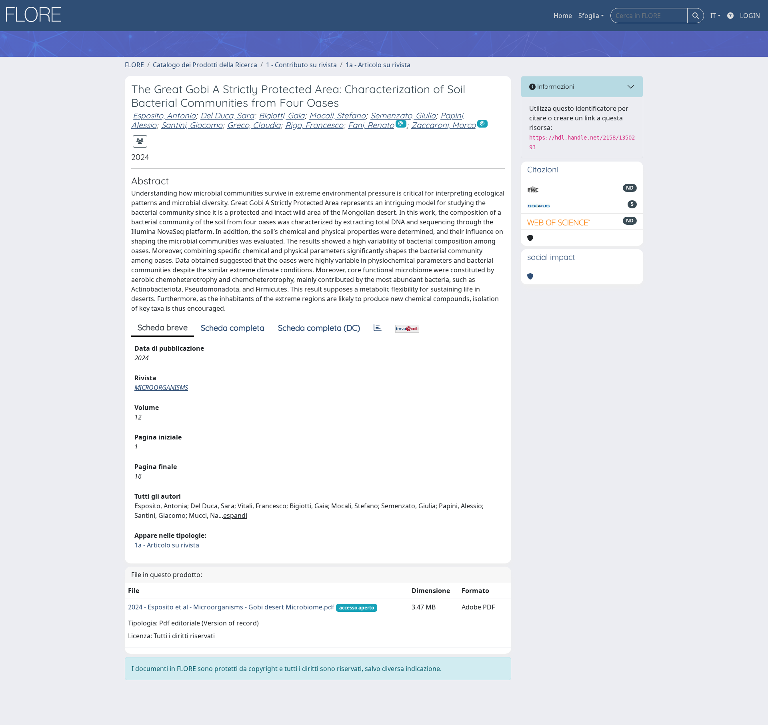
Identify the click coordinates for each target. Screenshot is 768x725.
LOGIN (750, 15)
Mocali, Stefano (337, 115)
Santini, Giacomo (191, 125)
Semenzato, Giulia (403, 115)
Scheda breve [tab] (163, 327)
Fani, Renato (371, 125)
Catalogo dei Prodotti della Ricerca (205, 64)
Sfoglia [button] (588, 15)
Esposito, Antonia (164, 115)
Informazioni (555, 86)
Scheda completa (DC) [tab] (319, 328)
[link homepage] (36, 15)
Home (563, 15)
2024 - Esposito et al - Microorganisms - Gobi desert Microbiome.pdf (231, 607)
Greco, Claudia (253, 125)
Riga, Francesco (314, 125)
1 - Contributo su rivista (301, 64)
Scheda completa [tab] (232, 328)
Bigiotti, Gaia (281, 115)
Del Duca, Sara (227, 115)
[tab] (377, 328)
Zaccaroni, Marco (443, 125)
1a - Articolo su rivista (378, 64)
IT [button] (713, 15)
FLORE (134, 64)
